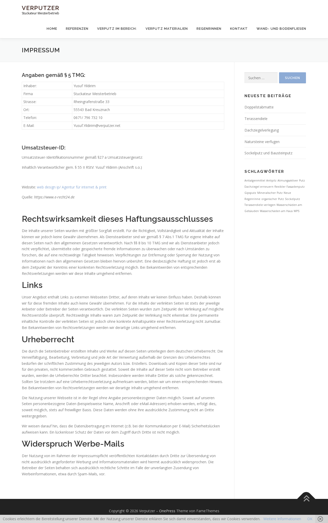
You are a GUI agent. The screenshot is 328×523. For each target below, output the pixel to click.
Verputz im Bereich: (117, 29)
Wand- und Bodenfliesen (281, 29)
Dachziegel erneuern (258, 186)
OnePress (167, 510)
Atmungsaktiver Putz (291, 180)
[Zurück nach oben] (306, 499)
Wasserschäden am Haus (276, 211)
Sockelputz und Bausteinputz (268, 152)
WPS (296, 211)
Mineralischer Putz (270, 193)
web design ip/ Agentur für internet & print (72, 187)
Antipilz (271, 180)
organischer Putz (272, 199)
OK (309, 518)
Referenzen (77, 29)
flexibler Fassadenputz (289, 186)
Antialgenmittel (254, 180)
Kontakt (239, 29)
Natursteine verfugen (262, 141)
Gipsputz (250, 193)
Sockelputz (292, 199)
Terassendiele (256, 118)
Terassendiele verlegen (259, 205)
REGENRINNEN (209, 29)
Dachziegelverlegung (261, 130)
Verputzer (40, 7)
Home (52, 29)
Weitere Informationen (282, 518)
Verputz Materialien (167, 29)
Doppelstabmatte (259, 107)
